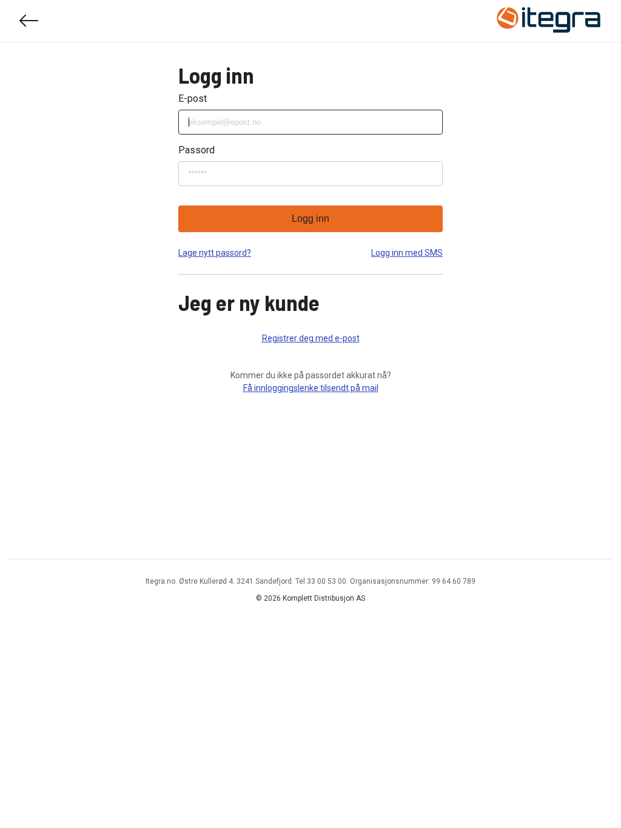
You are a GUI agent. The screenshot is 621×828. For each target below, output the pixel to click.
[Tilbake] (29, 20)
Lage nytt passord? (214, 253)
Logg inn (310, 218)
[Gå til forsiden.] (549, 21)
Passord (196, 150)
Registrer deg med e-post (311, 338)
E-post (192, 98)
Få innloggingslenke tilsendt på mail (310, 388)
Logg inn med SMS (407, 253)
